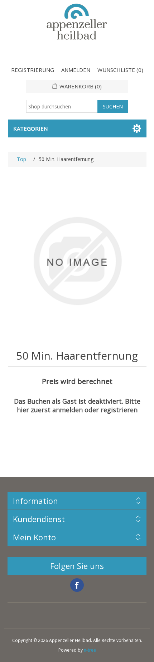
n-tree (90, 650)
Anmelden (75, 69)
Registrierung (32, 69)
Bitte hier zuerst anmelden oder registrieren (78, 405)
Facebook (77, 585)
